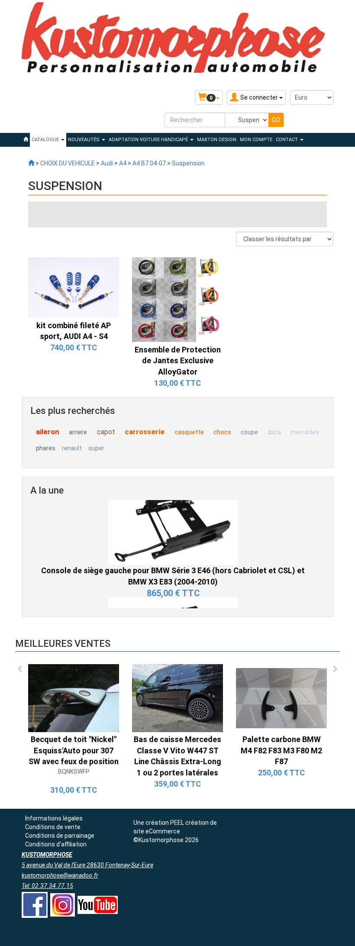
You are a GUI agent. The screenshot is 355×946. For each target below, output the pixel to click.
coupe (249, 432)
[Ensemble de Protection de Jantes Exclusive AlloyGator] (177, 299)
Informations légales (54, 818)
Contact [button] (287, 139)
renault (72, 448)
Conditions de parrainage (59, 835)
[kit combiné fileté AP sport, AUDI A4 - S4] (73, 287)
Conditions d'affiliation (56, 844)
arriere (78, 432)
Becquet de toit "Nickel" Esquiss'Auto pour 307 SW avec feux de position (74, 750)
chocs (222, 432)
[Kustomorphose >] (31, 163)
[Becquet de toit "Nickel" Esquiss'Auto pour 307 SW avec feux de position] (73, 697)
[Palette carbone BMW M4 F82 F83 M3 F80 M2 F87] (281, 697)
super (96, 448)
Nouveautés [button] (84, 139)
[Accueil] (26, 140)
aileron (47, 431)
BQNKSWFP (74, 771)
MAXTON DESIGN (216, 139)
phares (45, 448)
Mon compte (256, 139)
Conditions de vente (53, 826)
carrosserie (145, 431)
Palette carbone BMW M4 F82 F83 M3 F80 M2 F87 (281, 750)
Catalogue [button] (46, 139)
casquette (189, 432)
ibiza (274, 432)
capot (106, 432)
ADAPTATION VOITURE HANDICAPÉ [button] (149, 139)
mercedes (304, 432)
